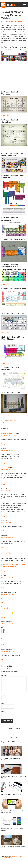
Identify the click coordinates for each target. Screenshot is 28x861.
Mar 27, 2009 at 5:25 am (7, 522)
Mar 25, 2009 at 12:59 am (8, 469)
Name (3, 695)
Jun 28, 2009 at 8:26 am (7, 608)
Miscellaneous (12, 420)
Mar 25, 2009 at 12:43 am (8, 450)
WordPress (4, 857)
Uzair (2, 520)
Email (3, 703)
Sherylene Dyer (5, 467)
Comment (4, 675)
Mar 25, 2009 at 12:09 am (8, 435)
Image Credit (5, 115)
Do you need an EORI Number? (10, 742)
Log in (10, 857)
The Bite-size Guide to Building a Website (13, 846)
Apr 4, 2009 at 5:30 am (7, 554)
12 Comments (19, 21)
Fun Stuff (11, 422)
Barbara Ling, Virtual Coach (8, 433)
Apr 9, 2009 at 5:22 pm (7, 577)
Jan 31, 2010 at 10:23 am (8, 623)
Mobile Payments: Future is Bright (11, 794)
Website (3, 711)
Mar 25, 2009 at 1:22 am (7, 490)
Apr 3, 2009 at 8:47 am (7, 537)
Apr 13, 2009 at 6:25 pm (7, 594)
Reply (3, 444)
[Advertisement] (14, 77)
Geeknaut (9, 4)
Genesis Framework (17, 856)
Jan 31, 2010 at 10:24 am (8, 651)
